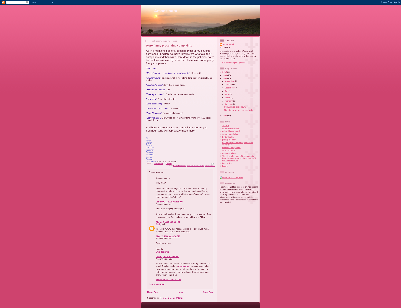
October (228, 84)
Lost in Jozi (227, 163)
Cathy (158, 224)
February (229, 101)
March (228, 98)
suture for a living (230, 134)
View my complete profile (233, 63)
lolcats (225, 166)
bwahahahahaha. (179, 166)
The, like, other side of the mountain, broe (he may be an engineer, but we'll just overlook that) (239, 158)
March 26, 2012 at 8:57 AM (168, 279)
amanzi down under (231, 128)
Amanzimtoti (166, 10)
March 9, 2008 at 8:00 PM (168, 222)
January (228, 104)
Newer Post (152, 292)
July (227, 91)
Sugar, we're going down (235, 107)
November (229, 81)
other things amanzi (231, 131)
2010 (224, 72)
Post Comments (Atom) (171, 298)
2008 (224, 79)
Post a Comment (157, 284)
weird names (210, 166)
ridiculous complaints (195, 166)
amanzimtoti (228, 44)
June (227, 94)
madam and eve (229, 153)
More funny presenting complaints (239, 110)
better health (228, 137)
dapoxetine (183, 266)
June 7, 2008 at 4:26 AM (167, 256)
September (230, 88)
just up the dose (229, 140)
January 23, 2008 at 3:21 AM (169, 202)
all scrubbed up (229, 150)
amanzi (225, 125)
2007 (224, 116)
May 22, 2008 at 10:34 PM (168, 236)
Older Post (208, 292)
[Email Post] (213, 164)
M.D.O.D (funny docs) (231, 148)
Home (180, 292)
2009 (224, 75)
